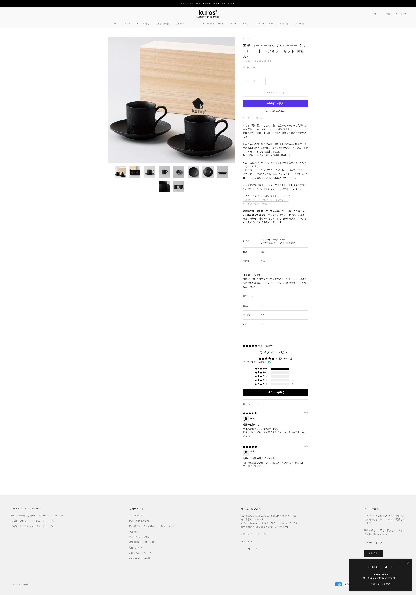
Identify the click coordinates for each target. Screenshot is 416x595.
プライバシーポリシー (140, 537)
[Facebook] (253, 118)
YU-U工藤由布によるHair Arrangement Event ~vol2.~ (37, 515)
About (180, 23)
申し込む (373, 553)
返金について (136, 547)
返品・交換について (139, 521)
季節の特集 (163, 23)
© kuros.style (20, 584)
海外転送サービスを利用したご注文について (152, 526)
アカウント (375, 14)
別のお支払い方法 (275, 110)
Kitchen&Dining (213, 23)
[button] (250, 345)
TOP (114, 23)
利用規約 (133, 531)
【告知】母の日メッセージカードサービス (32, 526)
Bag (245, 23)
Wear (233, 23)
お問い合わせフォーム (140, 553)
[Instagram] (257, 549)
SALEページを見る (380, 584)
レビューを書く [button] (275, 392)
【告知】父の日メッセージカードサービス (32, 521)
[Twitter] (257, 118)
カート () (402, 14)
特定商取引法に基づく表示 (142, 542)
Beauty (300, 23)
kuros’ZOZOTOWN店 (139, 558)
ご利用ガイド (136, 515)
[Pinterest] (261, 118)
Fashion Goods (264, 23)
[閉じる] (408, 562)
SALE (127, 23)
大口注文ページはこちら (253, 534)
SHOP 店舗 (143, 23)
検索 (388, 14)
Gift (193, 23)
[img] (250, 413)
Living (284, 23)
